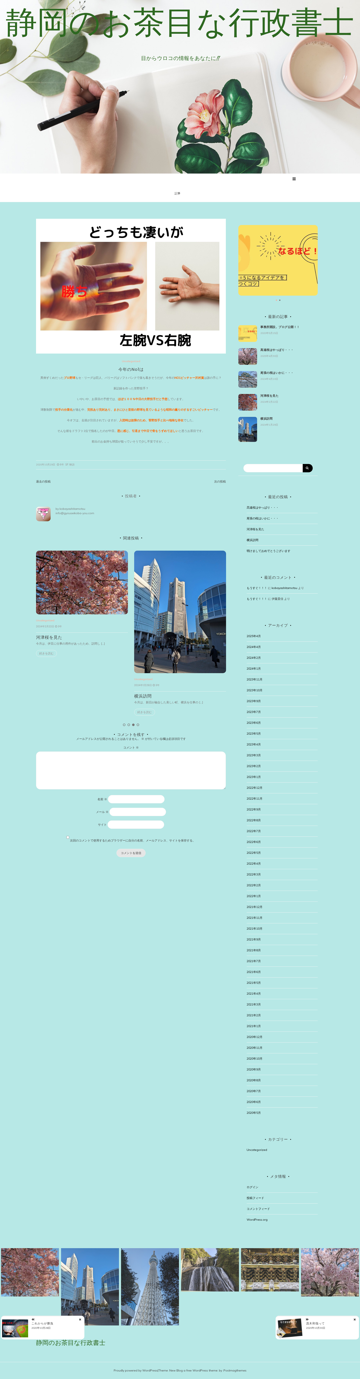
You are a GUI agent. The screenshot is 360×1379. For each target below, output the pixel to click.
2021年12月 (254, 907)
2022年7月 (254, 831)
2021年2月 (254, 1015)
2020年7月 (254, 1091)
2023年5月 (254, 733)
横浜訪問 (45, 696)
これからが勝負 (42, 1323)
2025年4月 (254, 636)
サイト (102, 824)
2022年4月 (254, 863)
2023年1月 (254, 777)
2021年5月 (254, 983)
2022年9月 (254, 809)
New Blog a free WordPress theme (193, 1370)
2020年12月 (254, 1037)
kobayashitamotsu (72, 509)
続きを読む (46, 712)
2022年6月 (254, 842)
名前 (102, 799)
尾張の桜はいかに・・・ (277, 373)
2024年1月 (254, 668)
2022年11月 (254, 798)
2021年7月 (254, 961)
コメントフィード (258, 1209)
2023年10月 (254, 690)
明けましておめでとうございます (268, 551)
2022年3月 (254, 874)
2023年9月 (254, 701)
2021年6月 (254, 972)
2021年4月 (254, 993)
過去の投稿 (43, 481)
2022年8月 (254, 820)
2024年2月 (254, 658)
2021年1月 (254, 1026)
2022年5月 (254, 853)
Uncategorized (131, 361)
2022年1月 (254, 896)
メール (102, 812)
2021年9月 (254, 939)
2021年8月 (254, 950)
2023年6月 (254, 723)
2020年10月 (254, 1058)
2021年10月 (254, 928)
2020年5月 (254, 1113)
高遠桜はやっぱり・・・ (158, 637)
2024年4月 (254, 647)
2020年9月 (254, 1069)
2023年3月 (254, 755)
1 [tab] (124, 725)
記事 (177, 193)
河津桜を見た (269, 396)
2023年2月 (254, 766)
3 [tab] (133, 725)
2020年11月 (254, 1048)
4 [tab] (138, 725)
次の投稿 (220, 481)
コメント (131, 747)
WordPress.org (257, 1219)
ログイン (252, 1187)
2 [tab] (129, 725)
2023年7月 (254, 712)
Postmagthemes (235, 1370)
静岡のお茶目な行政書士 (180, 22)
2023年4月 (254, 744)
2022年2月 (254, 885)
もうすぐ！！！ (257, 588)
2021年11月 (254, 918)
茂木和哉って (315, 1323)
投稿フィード (255, 1198)
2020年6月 (254, 1102)
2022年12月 (254, 788)
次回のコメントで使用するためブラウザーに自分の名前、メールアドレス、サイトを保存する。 (132, 840)
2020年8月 (254, 1080)
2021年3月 (254, 1004)
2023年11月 (254, 679)
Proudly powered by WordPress (136, 1370)
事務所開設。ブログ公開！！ (280, 327)
